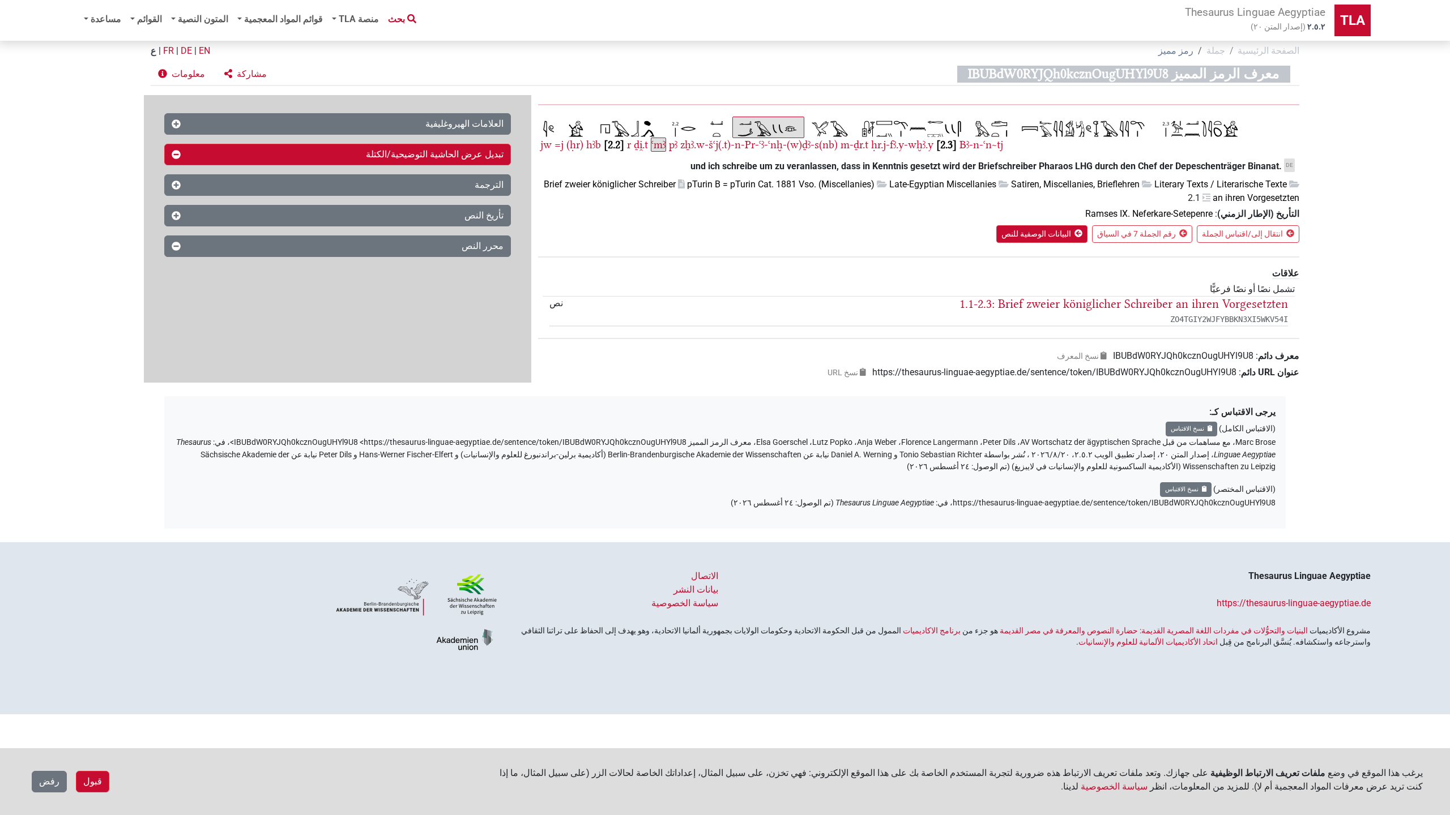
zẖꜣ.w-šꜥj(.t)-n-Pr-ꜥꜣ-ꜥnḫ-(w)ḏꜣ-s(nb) (759, 144)
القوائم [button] (149, 19)
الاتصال (704, 575)
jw (546, 144)
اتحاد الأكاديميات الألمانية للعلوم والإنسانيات (1148, 641)
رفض (49, 781)
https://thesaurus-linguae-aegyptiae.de (1294, 603)
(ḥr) (574, 144)
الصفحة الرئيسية (1268, 50)
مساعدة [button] (106, 19)
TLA (1352, 20)
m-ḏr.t (854, 144)
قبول (92, 781)
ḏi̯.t (641, 144)
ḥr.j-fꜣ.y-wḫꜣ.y (902, 144)
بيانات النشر (695, 589)
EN (204, 50)
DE (186, 50)
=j (559, 144)
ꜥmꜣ (658, 144)
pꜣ (673, 144)
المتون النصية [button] (203, 19)
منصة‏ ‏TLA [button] (359, 19)
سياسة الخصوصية (684, 603)
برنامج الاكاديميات (932, 630)
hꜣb (593, 144)
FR (168, 50)
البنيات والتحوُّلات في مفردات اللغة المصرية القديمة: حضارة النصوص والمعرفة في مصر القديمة (1154, 630)
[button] (245, 74)
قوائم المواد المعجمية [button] (283, 19)
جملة (1215, 50)
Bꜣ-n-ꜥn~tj (981, 144)
